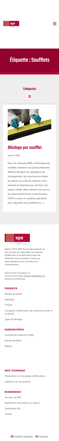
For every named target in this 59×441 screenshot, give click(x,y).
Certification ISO (12, 408)
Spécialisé (9, 299)
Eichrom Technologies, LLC (35, 276)
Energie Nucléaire (13, 340)
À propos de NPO (13, 397)
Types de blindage (13, 319)
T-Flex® (8, 305)
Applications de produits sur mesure (22, 402)
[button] (29, 96)
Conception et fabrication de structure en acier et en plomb (28, 312)
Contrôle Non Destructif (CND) (19, 335)
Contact (8, 414)
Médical (8, 346)
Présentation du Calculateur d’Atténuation (25, 376)
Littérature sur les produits (18, 381)
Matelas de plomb (13, 293)
